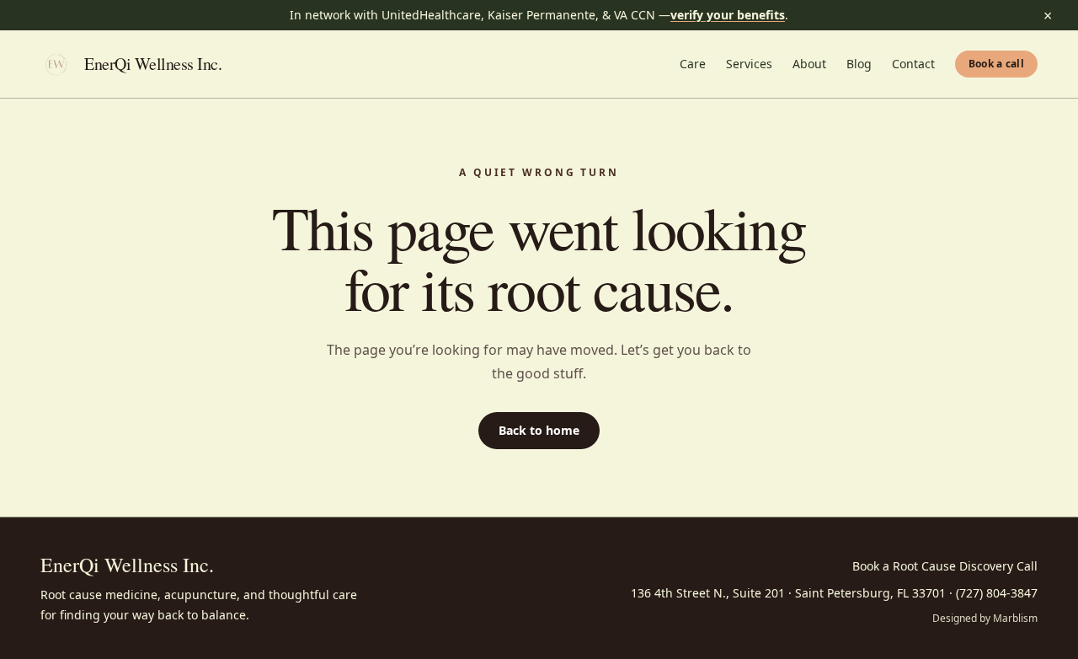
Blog (859, 64)
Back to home (539, 430)
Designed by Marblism (985, 618)
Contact (913, 64)
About (809, 64)
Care (693, 64)
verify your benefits (727, 15)
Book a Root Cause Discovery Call (945, 566)
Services (749, 64)
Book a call (996, 63)
